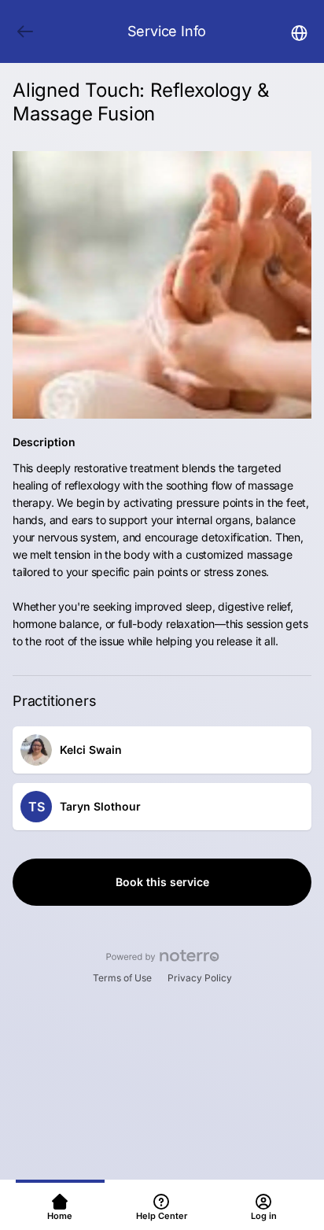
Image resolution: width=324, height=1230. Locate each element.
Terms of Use (122, 978)
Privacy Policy (200, 978)
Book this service (162, 881)
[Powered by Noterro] (162, 956)
